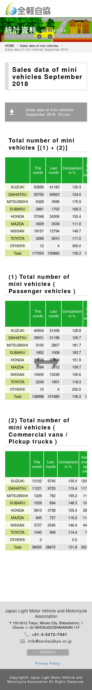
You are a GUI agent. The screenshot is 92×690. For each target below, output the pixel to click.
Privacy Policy (48, 663)
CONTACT (48, 652)
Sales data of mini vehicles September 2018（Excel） (49, 112)
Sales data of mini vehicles (39, 46)
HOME (9, 46)
